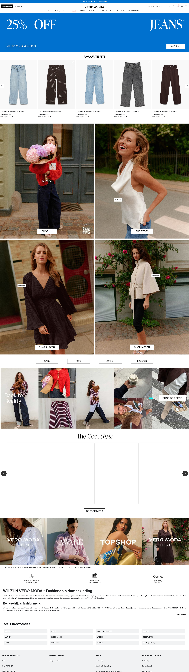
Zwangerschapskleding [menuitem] (117, 11)
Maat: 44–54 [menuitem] (102, 11)
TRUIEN (100, 643)
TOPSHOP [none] (18, 6)
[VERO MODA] (94, 7)
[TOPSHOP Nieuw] (118, 541)
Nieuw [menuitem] (49, 11)
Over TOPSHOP (7, 666)
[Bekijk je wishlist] (182, 7)
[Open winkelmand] (186, 6)
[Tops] (142, 210)
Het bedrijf (145, 661)
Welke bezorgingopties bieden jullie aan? (109, 671)
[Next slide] (187, 86)
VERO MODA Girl (174, 608)
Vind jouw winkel (54, 661)
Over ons (5, 661)
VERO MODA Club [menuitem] (135, 11)
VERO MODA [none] (7, 6)
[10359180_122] (142, 268)
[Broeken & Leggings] (142, 361)
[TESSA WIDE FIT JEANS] (94, 398)
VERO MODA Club (8, 671)
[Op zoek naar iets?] (168, 5)
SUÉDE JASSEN (56, 637)
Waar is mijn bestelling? (103, 666)
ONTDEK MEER (94, 511)
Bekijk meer (181, 615)
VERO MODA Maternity (105, 608)
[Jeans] (94, 32)
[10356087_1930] (47, 268)
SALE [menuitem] (74, 11)
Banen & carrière (147, 666)
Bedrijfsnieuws (147, 671)
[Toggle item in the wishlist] (35, 62)
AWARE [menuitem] (92, 11)
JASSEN (8, 631)
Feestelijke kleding (149, 643)
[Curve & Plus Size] (165, 541)
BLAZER (146, 631)
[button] (18, 84)
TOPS (7, 643)
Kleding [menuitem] (57, 11)
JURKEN (8, 637)
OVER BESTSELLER (151, 655)
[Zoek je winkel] (173, 7)
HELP (98, 655)
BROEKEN (55, 643)
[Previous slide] (2, 86)
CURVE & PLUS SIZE (104, 631)
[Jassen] (142, 325)
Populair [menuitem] (65, 11)
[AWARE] (70, 541)
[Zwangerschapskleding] (23, 541)
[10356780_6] (142, 152)
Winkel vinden (56, 655)
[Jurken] (47, 325)
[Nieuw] (47, 181)
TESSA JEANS (148, 637)
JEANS (53, 631)
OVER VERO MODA (11, 655)
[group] (18, 90)
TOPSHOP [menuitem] (82, 11)
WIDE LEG (100, 637)
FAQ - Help (99, 661)
